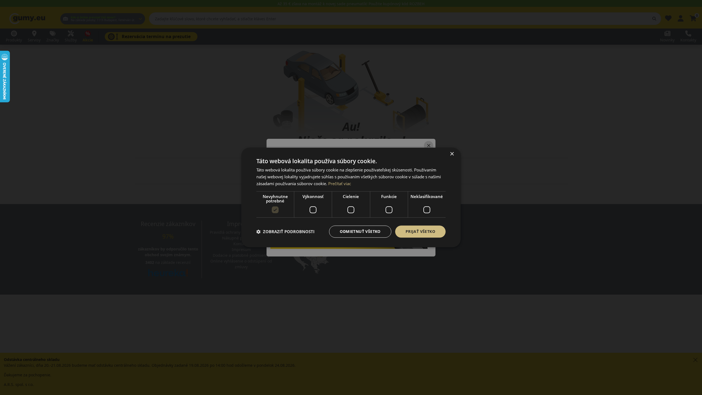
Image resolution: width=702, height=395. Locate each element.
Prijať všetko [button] (420, 231)
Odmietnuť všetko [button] (360, 231)
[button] (285, 231)
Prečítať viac (339, 183)
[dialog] (351, 197)
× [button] (452, 154)
